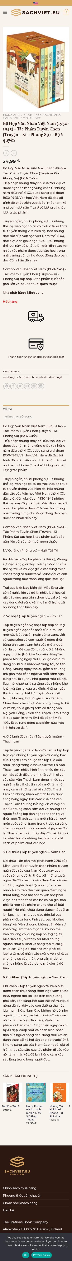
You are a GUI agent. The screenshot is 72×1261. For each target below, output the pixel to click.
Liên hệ (8, 1210)
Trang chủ (11, 115)
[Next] (69, 1113)
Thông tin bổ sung (17, 416)
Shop (28, 115)
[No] (67, 1248)
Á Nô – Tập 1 (11, 1106)
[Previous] (3, 1113)
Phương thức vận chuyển (22, 1195)
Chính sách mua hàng (19, 1188)
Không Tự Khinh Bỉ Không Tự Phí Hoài (56, 1111)
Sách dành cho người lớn (32, 377)
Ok (25, 1254)
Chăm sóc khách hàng (20, 1203)
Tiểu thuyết (31, 118)
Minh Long (35, 292)
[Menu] (5, 12)
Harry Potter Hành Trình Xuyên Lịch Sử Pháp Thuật (34, 1113)
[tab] (36, 409)
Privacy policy (41, 1254)
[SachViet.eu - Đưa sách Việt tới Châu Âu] (35, 12)
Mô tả (7, 409)
